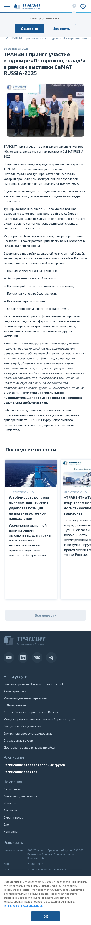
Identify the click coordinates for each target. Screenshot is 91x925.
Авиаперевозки (15, 691)
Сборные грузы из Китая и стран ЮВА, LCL (34, 684)
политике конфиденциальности (24, 905)
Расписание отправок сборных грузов (34, 765)
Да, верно (29, 28)
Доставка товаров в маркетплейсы (29, 747)
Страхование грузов (18, 740)
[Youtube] (9, 657)
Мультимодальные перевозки (25, 698)
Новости (10, 803)
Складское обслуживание (22, 726)
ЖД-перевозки (15, 705)
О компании (12, 789)
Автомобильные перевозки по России (31, 712)
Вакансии (10, 810)
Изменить (61, 28)
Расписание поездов (20, 772)
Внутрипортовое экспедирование (28, 733)
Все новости (46, 615)
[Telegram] (51, 657)
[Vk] (37, 657)
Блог (7, 824)
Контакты (11, 831)
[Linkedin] (23, 657)
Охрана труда (13, 817)
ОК (45, 916)
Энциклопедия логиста (20, 796)
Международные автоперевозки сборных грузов (39, 719)
